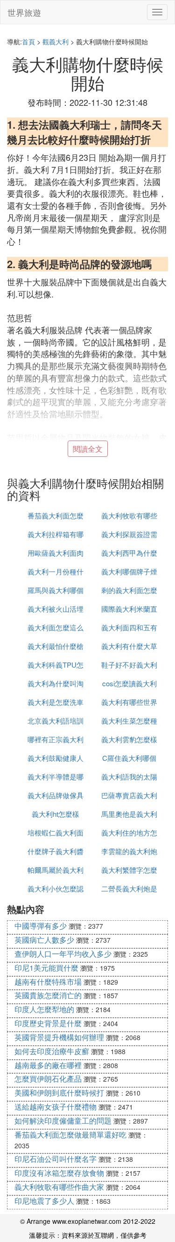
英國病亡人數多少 (44, 939)
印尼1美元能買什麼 (46, 967)
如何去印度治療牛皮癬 (51, 1051)
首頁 (28, 41)
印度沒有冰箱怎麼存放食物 (59, 1172)
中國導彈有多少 (40, 925)
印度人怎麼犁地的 (44, 1009)
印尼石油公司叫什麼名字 (55, 1158)
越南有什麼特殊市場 (48, 981)
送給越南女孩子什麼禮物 (55, 1106)
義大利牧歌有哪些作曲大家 (59, 1186)
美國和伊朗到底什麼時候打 (59, 1092)
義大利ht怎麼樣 (55, 814)
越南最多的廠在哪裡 (48, 1065)
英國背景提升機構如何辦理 (59, 1037)
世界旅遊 (24, 12)
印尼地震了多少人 (44, 1200)
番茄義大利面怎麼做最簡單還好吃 (70, 1134)
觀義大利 (55, 41)
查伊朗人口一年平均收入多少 (63, 953)
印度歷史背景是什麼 (48, 1023)
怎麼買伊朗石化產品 (48, 1078)
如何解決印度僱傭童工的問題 (63, 1120)
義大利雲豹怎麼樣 (129, 739)
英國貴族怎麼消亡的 (48, 995)
